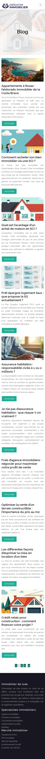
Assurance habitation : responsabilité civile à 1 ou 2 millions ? (21, 367)
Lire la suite (9, 123)
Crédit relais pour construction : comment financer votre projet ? (18, 621)
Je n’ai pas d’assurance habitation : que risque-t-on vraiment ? (21, 412)
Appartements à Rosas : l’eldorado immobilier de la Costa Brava (20, 89)
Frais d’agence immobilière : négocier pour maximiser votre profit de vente (21, 463)
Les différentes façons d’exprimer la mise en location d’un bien (17, 553)
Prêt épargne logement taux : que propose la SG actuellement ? (22, 296)
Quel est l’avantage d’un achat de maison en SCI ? (19, 226)
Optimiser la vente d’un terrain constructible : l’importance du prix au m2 (20, 508)
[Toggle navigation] (40, 5)
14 (29, 665)
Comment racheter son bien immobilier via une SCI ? (21, 159)
